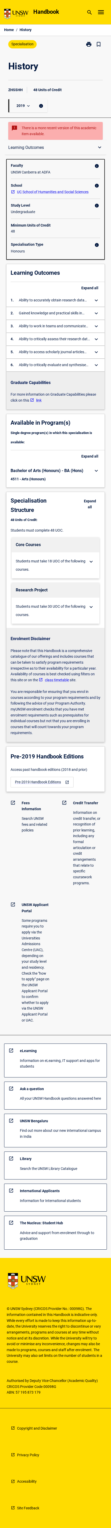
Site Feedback (28, 1508)
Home (9, 30)
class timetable (57, 680)
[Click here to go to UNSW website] (16, 15)
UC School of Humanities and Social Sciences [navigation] (53, 192)
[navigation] (42, 782)
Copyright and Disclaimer (37, 1428)
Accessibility (27, 1481)
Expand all (89, 288)
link (39, 400)
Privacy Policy (28, 1455)
